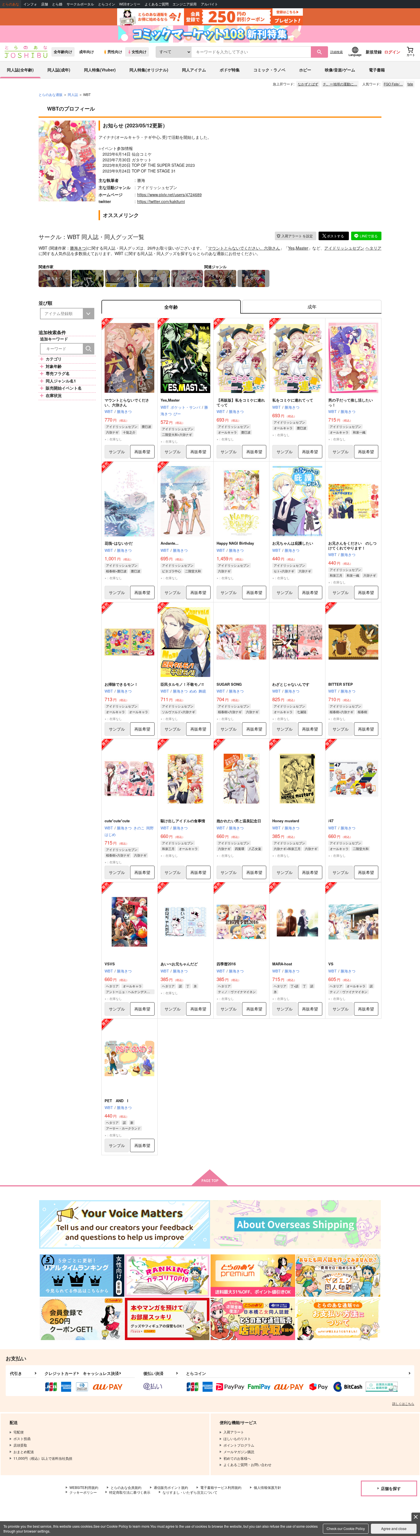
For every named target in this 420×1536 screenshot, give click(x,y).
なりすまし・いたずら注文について (190, 1492)
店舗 (44, 4)
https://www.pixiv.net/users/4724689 (169, 194)
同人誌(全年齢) (20, 70)
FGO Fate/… (393, 83)
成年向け (86, 51)
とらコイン (106, 4)
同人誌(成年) (58, 70)
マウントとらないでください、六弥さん (244, 248)
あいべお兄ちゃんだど (179, 963)
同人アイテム (194, 70)
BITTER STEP (340, 684)
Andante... (170, 543)
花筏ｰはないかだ (119, 543)
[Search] (88, 348)
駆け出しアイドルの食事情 (183, 820)
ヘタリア (373, 248)
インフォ (30, 4)
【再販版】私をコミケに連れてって (241, 402)
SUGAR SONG (229, 684)
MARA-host (282, 963)
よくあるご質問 (157, 4)
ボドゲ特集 (230, 70)
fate (410, 83)
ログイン (392, 52)
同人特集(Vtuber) (100, 70)
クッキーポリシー (83, 1492)
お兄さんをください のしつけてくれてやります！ (352, 545)
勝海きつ (78, 248)
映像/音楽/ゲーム (340, 70)
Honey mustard (285, 820)
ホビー (305, 70)
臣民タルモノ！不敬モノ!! (182, 684)
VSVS (110, 963)
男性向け (114, 51)
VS (330, 963)
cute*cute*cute (117, 820)
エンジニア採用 (185, 4)
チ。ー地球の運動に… (340, 83)
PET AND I (116, 1100)
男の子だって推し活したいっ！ (350, 402)
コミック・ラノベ (269, 70)
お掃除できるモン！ (121, 684)
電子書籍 (377, 70)
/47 (330, 820)
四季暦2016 (226, 963)
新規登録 (374, 52)
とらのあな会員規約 (126, 1487)
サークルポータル (80, 4)
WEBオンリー (129, 4)
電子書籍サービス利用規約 (220, 1487)
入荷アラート (297, 235)
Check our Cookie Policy (346, 1528)
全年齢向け (63, 51)
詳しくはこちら (403, 1403)
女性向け (139, 51)
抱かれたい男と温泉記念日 (239, 820)
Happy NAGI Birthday (235, 543)
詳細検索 (336, 51)
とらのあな (10, 4)
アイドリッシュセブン (344, 248)
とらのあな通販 (51, 94)
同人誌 (73, 94)
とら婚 (57, 4)
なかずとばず (308, 83)
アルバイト (209, 4)
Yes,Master (298, 248)
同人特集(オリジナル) (148, 70)
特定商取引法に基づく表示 (129, 1492)
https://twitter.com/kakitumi (161, 201)
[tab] (311, 307)
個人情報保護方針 (267, 1487)
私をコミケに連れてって (292, 400)
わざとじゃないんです (290, 684)
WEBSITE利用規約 (83, 1487)
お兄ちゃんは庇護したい (292, 543)
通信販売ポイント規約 (171, 1487)
